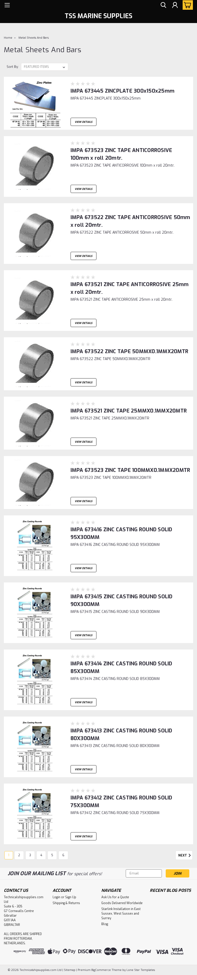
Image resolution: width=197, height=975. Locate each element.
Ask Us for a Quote (115, 897)
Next (183, 855)
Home (8, 38)
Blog (104, 924)
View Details (83, 122)
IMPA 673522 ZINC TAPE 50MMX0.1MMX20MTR (130, 351)
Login (56, 897)
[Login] (175, 5)
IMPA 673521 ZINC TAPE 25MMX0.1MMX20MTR (129, 410)
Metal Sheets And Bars (33, 38)
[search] (163, 5)
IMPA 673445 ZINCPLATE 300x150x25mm (123, 91)
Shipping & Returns (66, 903)
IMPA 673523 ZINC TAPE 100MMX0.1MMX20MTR (130, 470)
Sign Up (70, 897)
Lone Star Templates (140, 970)
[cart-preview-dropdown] (186, 5)
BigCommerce (101, 970)
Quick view (35, 125)
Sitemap (69, 970)
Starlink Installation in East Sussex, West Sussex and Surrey (121, 913)
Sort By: (13, 66)
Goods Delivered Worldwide (122, 903)
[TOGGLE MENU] (7, 5)
